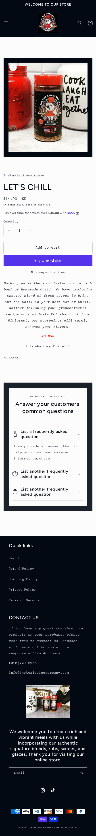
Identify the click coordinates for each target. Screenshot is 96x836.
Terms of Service (24, 600)
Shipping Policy (23, 579)
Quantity (11, 221)
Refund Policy (21, 568)
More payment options (48, 272)
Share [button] (14, 358)
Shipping (10, 204)
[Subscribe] (82, 772)
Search (15, 558)
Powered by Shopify (65, 827)
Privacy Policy (22, 589)
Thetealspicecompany (41, 827)
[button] (6, 23)
